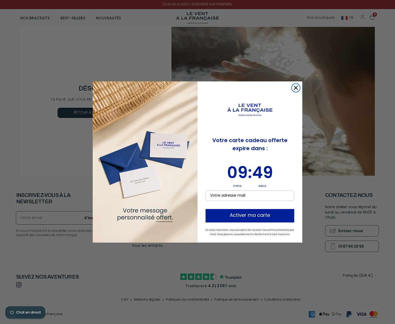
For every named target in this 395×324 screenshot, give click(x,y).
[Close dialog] (296, 88)
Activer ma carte (250, 215)
